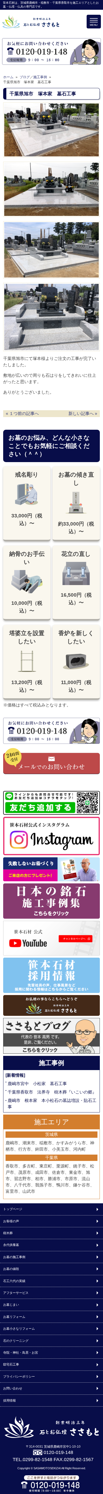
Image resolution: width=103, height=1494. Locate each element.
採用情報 (9, 1400)
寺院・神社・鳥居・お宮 (20, 1352)
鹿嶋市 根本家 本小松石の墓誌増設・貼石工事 (52, 1103)
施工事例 (51, 1063)
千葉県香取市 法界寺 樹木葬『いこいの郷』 (52, 1092)
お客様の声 (11, 1221)
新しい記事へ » (82, 413)
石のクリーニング (16, 1341)
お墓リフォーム (14, 1317)
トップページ (12, 1209)
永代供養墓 (11, 1245)
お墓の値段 (11, 1269)
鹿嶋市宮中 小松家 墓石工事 (37, 1083)
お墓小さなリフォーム (19, 1328)
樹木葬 (8, 1233)
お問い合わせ (12, 1388)
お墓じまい (11, 1305)
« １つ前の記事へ (22, 413)
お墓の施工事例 (14, 1257)
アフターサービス (16, 1293)
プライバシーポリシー (19, 1376)
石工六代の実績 (14, 1281)
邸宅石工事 (11, 1364)
